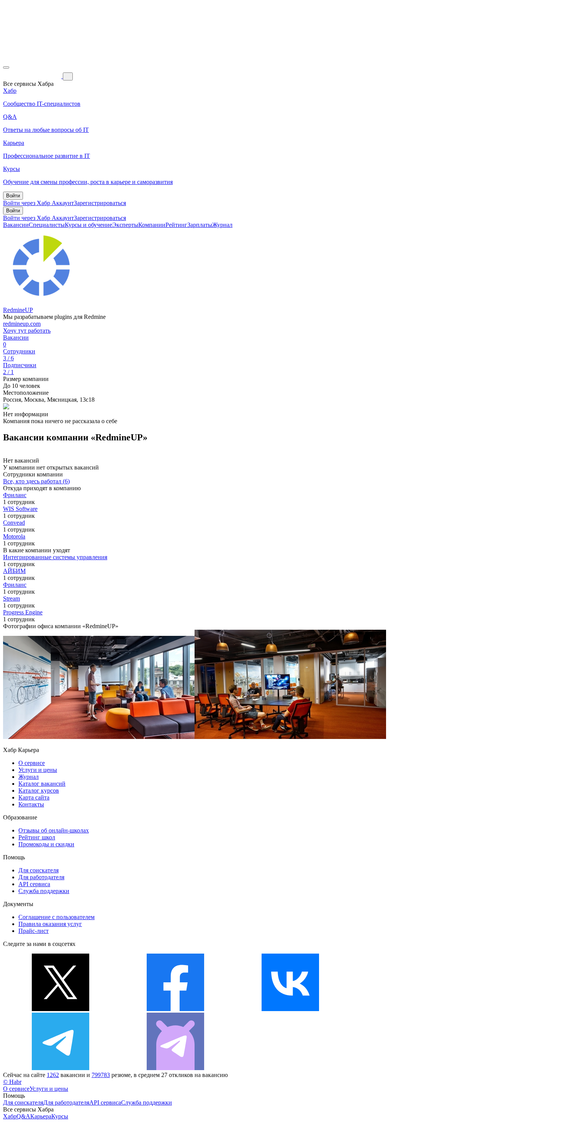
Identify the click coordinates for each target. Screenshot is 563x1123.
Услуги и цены (37, 770)
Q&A (23, 1116)
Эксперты (125, 225)
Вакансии (16, 225)
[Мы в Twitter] (60, 1009)
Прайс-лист (33, 931)
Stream (11, 598)
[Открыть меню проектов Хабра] (6, 67)
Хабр (9, 1116)
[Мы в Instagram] (405, 1009)
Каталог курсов (38, 790)
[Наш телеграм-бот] (175, 1068)
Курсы (59, 1116)
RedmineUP (18, 310)
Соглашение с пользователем (56, 917)
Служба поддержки (43, 891)
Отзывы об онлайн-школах (53, 830)
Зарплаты (199, 225)
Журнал (222, 225)
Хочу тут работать (27, 330)
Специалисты (47, 225)
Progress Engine (23, 612)
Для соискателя (38, 870)
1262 (53, 1075)
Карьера (40, 1116)
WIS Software (20, 509)
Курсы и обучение (88, 225)
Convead (14, 522)
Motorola (14, 536)
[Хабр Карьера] (33, 76)
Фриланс (14, 495)
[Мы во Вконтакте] (290, 1009)
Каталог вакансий (41, 783)
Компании (151, 225)
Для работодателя (41, 877)
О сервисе (31, 763)
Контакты (31, 804)
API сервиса (34, 884)
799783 (101, 1075)
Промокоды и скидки (46, 844)
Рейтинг (176, 225)
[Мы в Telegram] (60, 1068)
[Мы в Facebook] (175, 1009)
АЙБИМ (14, 571)
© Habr (12, 1082)
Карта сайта (33, 797)
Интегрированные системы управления (55, 557)
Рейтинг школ (36, 837)
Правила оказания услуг (50, 924)
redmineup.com (22, 323)
